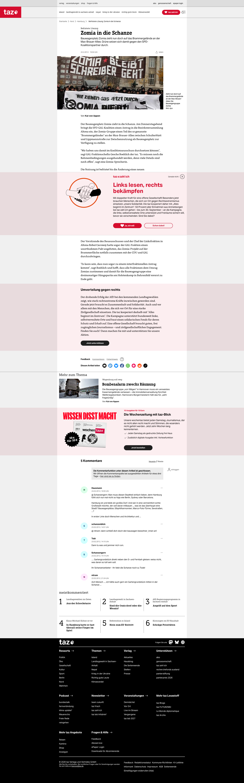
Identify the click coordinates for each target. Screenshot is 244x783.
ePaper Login (98, 747)
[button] (183, 12)
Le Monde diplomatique (167, 711)
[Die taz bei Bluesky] (177, 643)
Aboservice (97, 743)
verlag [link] (61, 3)
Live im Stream (131, 710)
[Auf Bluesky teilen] (116, 366)
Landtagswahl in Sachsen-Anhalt (104, 663)
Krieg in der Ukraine (101, 673)
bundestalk (64, 702)
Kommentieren (98, 359)
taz (66, 642)
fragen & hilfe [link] (92, 3)
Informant (129, 766)
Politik (62, 657)
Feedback (96, 739)
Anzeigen (63, 752)
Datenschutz (140, 766)
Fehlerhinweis (112, 359)
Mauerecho (64, 714)
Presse (127, 673)
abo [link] (154, 3)
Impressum (152, 766)
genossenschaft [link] (164, 3)
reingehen (64, 722)
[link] (62, 12)
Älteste (160, 461)
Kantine (62, 743)
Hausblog (128, 661)
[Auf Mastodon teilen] (110, 366)
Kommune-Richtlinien (162, 762)
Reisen (62, 739)
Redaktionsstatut (142, 762)
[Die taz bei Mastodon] (171, 643)
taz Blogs (160, 703)
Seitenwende (170, 766)
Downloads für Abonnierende (105, 751)
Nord (72, 21)
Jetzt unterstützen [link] (95, 343)
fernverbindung (66, 706)
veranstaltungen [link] (72, 3)
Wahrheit (63, 686)
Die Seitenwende (132, 665)
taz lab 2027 (129, 718)
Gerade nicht (173, 177)
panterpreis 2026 (164, 677)
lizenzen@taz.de (77, 766)
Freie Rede (64, 718)
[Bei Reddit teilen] (140, 366)
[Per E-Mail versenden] (104, 366)
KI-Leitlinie (178, 762)
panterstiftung (163, 673)
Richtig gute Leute (100, 677)
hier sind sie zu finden (110, 476)
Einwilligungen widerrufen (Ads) (139, 770)
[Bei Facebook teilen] (122, 366)
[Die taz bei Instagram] (183, 643)
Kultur (62, 669)
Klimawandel (98, 681)
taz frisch (96, 706)
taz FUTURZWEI (163, 707)
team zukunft (98, 702)
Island (94, 657)
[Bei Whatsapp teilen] (128, 366)
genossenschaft (163, 661)
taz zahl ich (161, 665)
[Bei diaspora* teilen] (134, 366)
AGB (161, 766)
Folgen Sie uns (161, 642)
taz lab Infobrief (99, 714)
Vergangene (129, 714)
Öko (61, 661)
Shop (61, 748)
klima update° (65, 710)
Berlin (62, 677)
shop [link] (83, 3)
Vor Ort (127, 706)
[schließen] (182, 176)
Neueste (152, 461)
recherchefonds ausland (167, 669)
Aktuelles (128, 657)
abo (158, 657)
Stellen (127, 669)
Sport (61, 673)
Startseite (63, 21)
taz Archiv (161, 715)
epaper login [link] (178, 3)
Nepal (94, 669)
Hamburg (81, 21)
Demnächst (129, 702)
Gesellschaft (65, 665)
